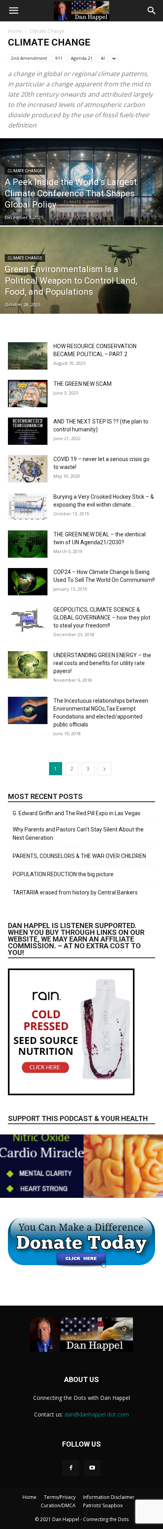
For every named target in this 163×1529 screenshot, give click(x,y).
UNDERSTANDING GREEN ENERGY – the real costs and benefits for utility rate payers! (102, 663)
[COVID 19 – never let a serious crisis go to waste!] (27, 468)
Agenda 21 (82, 58)
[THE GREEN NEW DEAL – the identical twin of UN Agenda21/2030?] (27, 544)
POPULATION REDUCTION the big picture (63, 874)
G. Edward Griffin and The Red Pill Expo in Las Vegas (76, 813)
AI (103, 58)
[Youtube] (92, 1468)
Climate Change (25, 171)
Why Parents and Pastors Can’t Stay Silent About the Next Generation (78, 833)
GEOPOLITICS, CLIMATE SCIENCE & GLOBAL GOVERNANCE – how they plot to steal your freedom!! (101, 617)
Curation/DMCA (58, 1505)
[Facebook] (71, 1468)
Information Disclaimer (109, 1497)
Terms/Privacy (60, 1497)
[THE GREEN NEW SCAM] (27, 393)
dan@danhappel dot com (96, 1414)
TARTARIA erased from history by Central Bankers (75, 892)
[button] (13, 10)
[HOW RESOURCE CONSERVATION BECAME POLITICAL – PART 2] (27, 356)
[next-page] (104, 768)
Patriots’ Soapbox (103, 1505)
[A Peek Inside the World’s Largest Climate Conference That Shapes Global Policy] (81, 208)
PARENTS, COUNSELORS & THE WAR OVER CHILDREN (79, 856)
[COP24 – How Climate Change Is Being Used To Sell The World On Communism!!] (27, 581)
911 (59, 58)
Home (15, 31)
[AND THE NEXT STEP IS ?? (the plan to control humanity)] (27, 431)
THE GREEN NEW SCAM (82, 384)
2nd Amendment (29, 58)
